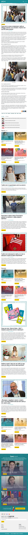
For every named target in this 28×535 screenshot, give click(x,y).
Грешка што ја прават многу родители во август (7, 427)
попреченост (9, 113)
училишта (20, 113)
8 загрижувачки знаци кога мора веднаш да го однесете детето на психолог (21, 444)
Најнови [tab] (3, 116)
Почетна (2, 524)
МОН (6, 113)
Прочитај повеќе (17, 145)
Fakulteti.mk (17, 533)
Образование (3, 24)
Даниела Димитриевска (4, 143)
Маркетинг (2, 527)
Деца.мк (9, 366)
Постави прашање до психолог (20, 508)
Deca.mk (15, 533)
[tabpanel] (14, 123)
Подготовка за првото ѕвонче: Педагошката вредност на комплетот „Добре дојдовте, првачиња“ (20, 141)
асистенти (3, 113)
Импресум (2, 525)
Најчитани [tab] (7, 116)
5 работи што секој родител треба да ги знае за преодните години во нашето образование (7, 158)
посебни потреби (12, 113)
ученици (17, 113)
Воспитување (3, 425)
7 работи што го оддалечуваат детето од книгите (7, 141)
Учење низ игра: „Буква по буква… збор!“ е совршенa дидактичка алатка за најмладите (20, 158)
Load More (14, 452)
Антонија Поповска (10, 30)
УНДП (15, 113)
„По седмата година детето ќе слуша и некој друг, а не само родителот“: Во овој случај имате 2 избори (20, 428)
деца (4, 113)
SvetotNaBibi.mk (21, 533)
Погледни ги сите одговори (7, 508)
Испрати (3, 521)
